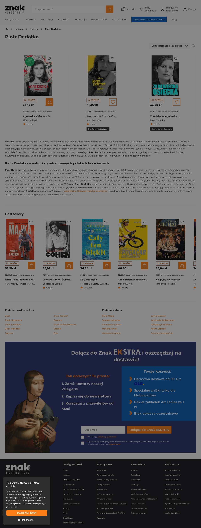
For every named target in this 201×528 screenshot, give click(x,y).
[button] (26, 520)
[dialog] (26, 501)
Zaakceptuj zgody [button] (26, 513)
